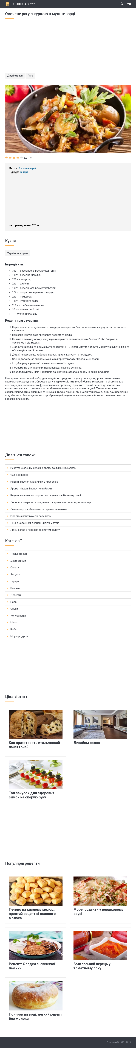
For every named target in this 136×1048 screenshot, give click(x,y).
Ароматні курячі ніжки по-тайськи (31, 488)
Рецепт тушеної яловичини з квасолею (34, 481)
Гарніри (14, 581)
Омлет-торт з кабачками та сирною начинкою (38, 509)
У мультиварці (27, 168)
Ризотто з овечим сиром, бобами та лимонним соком (43, 468)
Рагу (30, 75)
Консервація (18, 615)
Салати (14, 567)
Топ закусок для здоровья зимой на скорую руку (31, 795)
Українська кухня (17, 253)
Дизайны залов (86, 743)
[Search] (122, 4)
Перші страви (18, 553)
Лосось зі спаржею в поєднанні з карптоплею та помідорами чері (50, 502)
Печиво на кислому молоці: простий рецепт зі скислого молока (32, 913)
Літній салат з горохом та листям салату (35, 529)
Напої (13, 601)
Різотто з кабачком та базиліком (30, 516)
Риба (13, 629)
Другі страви (15, 75)
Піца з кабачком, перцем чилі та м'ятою (34, 523)
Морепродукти (19, 636)
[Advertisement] (68, 48)
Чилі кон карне (19, 474)
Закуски (15, 574)
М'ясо (14, 622)
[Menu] (129, 4)
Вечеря (23, 172)
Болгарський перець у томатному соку (91, 966)
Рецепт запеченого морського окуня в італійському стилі (45, 495)
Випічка (15, 588)
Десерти (15, 595)
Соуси (14, 608)
